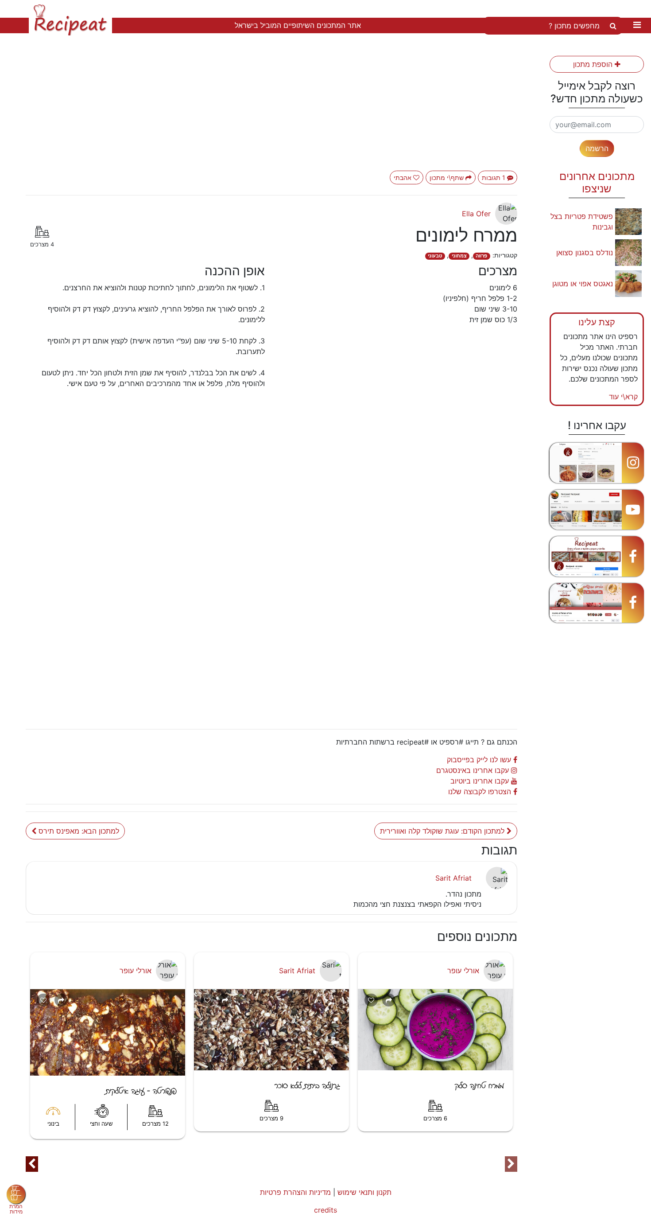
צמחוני (459, 256)
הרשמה (596, 148)
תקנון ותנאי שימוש (364, 1192)
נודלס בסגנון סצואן (584, 252)
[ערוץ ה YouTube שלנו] (597, 510)
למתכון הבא (79, 831)
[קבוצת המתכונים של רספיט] (597, 603)
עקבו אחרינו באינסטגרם (473, 770)
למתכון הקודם (443, 831)
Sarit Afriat (453, 878)
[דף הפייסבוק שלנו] (597, 556)
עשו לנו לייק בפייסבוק (480, 759)
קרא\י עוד (623, 396)
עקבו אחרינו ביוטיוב (480, 780)
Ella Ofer (476, 213)
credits (325, 1209)
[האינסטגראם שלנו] (597, 463)
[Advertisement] (271, 109)
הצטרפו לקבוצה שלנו (480, 791)
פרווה (481, 256)
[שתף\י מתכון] (61, 1000)
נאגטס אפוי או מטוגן (582, 283)
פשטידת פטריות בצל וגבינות (581, 221)
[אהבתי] (43, 1000)
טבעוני (435, 256)
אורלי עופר (135, 970)
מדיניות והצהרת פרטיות (295, 1192)
